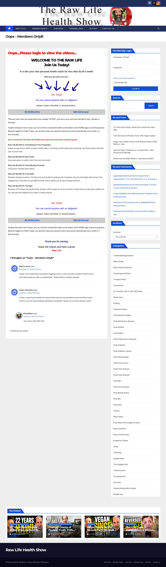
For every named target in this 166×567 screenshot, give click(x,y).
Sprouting (117, 452)
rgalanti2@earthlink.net (122, 176)
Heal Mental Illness (121, 393)
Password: (117, 68)
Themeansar (45, 562)
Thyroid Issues (119, 470)
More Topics (118, 417)
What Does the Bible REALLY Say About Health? (133, 159)
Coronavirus (118, 285)
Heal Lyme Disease (121, 387)
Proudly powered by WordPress (16, 562)
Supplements (118, 458)
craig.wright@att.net (121, 193)
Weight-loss (118, 494)
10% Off (93, 29)
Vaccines (117, 482)
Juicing (116, 411)
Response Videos (120, 441)
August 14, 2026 (95, 534)
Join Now (59, 29)
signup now (117, 78)
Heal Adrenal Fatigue (122, 315)
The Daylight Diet (120, 464)
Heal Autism (118, 333)
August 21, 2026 (18, 534)
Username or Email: (121, 57)
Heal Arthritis (118, 327)
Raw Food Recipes (121, 435)
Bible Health (118, 261)
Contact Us (108, 29)
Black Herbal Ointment (122, 267)
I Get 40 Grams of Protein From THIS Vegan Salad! (134, 136)
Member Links (77, 29)
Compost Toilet (119, 279)
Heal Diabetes (119, 345)
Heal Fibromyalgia (121, 357)
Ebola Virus (118, 297)
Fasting (116, 303)
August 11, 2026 (134, 534)
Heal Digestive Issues (122, 351)
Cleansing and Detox (122, 273)
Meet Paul (20, 29)
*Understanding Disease (123, 256)
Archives (116, 232)
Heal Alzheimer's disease (123, 321)
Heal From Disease (121, 369)
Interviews (117, 405)
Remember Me (121, 83)
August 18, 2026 (57, 534)
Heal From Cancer (121, 363)
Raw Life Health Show (26, 550)
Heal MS (116, 399)
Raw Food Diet (119, 429)
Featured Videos (120, 309)
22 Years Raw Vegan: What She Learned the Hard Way (25, 530)
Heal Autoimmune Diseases (124, 339)
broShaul (117, 202)
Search (116, 98)
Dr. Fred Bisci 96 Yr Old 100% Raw (127, 291)
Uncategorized (119, 476)
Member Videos (40, 29)
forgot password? (129, 78)
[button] (158, 29)
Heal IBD (117, 381)
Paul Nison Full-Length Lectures (126, 423)
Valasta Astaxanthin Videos (124, 488)
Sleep (115, 447)
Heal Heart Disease (121, 375)
